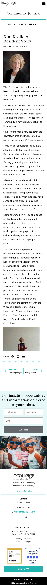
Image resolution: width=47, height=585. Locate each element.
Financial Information (23, 491)
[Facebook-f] (21, 517)
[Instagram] (26, 517)
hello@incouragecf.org (24, 511)
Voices (26, 46)
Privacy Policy (29, 579)
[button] (12, 356)
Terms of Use (18, 579)
